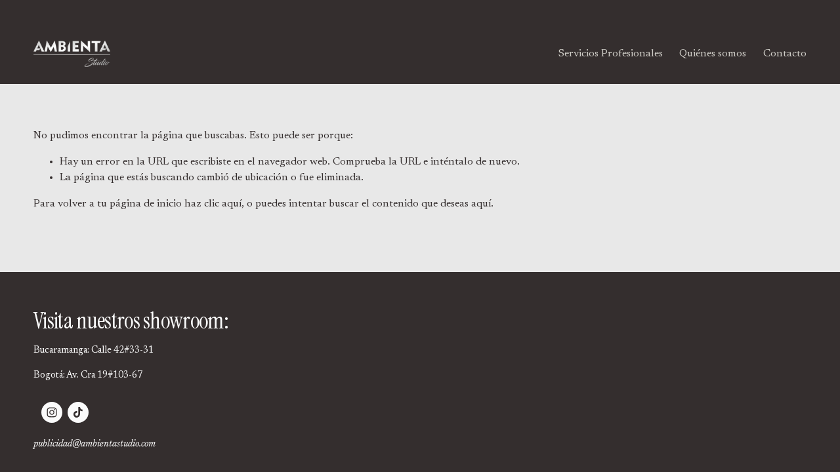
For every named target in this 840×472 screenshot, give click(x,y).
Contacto (785, 54)
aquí (481, 204)
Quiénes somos (712, 54)
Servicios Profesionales (610, 54)
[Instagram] (51, 412)
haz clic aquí (213, 204)
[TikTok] (78, 412)
